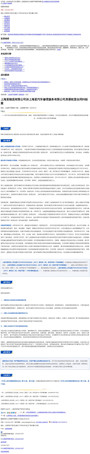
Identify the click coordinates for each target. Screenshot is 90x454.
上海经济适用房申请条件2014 (14, 67)
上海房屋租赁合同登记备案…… (15, 65)
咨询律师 (56, 1)
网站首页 (7, 16)
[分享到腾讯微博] (12, 413)
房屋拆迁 (22, 34)
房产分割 (46, 34)
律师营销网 (8, 428)
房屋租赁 (16, 34)
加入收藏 (44, 1)
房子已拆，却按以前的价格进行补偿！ (16, 85)
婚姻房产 (40, 34)
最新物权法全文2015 (11, 63)
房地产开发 (65, 34)
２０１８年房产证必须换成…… (15, 61)
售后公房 (52, 34)
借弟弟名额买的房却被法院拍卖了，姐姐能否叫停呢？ (21, 89)
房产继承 (28, 34)
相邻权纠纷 (58, 34)
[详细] (59, 49)
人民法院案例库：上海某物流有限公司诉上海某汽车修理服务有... (46, 412)
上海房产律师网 (13, 94)
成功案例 (7, 20)
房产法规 (7, 27)
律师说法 (7, 25)
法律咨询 (7, 29)
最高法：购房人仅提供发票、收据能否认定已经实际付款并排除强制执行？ (27, 82)
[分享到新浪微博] (10, 413)
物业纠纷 (78, 34)
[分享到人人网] (14, 413)
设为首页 (50, 1)
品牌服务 (7, 18)
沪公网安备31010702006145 (58, 422)
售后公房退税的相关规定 (12, 59)
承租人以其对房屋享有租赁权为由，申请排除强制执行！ (21, 87)
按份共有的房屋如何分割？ (12, 84)
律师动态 (7, 22)
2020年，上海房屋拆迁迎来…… (15, 69)
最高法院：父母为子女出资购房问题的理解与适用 (19, 91)
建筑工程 (72, 34)
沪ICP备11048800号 (42, 422)
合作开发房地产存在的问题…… (15, 70)
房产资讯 (7, 24)
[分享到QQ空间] (8, 413)
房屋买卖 (10, 34)
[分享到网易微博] (16, 413)
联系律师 (7, 31)
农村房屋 (34, 34)
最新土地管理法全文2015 (12, 57)
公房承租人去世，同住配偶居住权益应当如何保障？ (22, 415)
